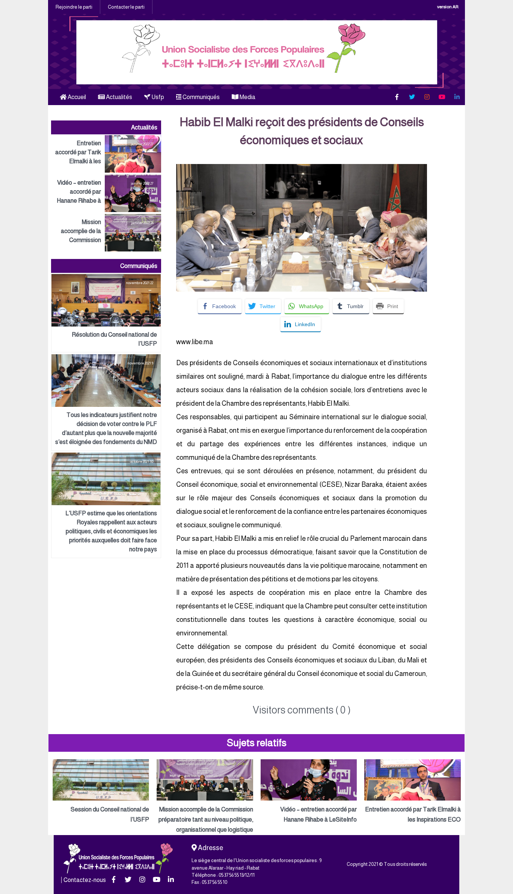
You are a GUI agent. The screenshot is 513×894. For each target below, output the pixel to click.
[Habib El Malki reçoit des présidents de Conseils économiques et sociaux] (301, 169)
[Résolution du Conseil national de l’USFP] (106, 313)
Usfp (157, 97)
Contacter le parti (126, 7)
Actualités (118, 97)
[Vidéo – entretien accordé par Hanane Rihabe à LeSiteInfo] (106, 193)
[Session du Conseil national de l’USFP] (101, 792)
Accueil (76, 97)
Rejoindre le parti (74, 7)
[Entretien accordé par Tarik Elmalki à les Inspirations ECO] (106, 154)
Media (246, 97)
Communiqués (200, 97)
